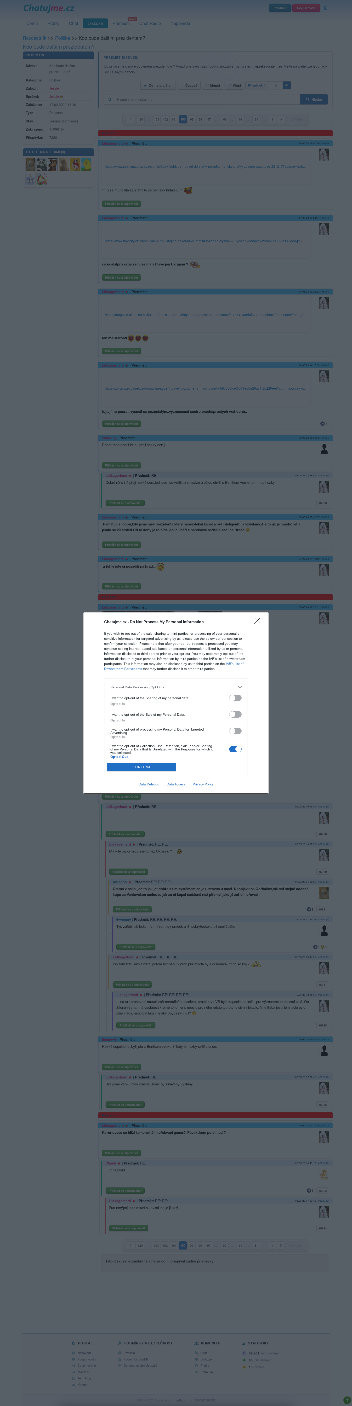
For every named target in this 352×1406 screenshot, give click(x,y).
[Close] (258, 622)
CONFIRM (141, 767)
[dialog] (176, 703)
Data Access (176, 784)
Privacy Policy (203, 784)
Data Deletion (149, 784)
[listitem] (176, 687)
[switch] (235, 698)
